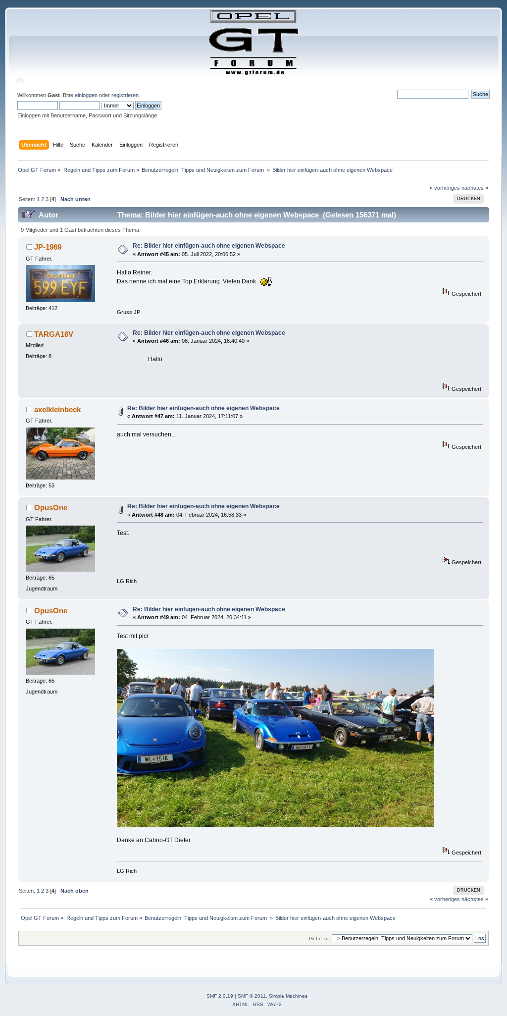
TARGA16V (53, 334)
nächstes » (474, 188)
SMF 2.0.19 (219, 996)
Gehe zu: (319, 938)
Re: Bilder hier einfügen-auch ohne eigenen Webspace (209, 245)
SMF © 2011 (252, 996)
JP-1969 (47, 247)
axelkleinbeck (57, 409)
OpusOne (50, 507)
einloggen (86, 95)
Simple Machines (288, 996)
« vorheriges (445, 188)
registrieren (125, 95)
